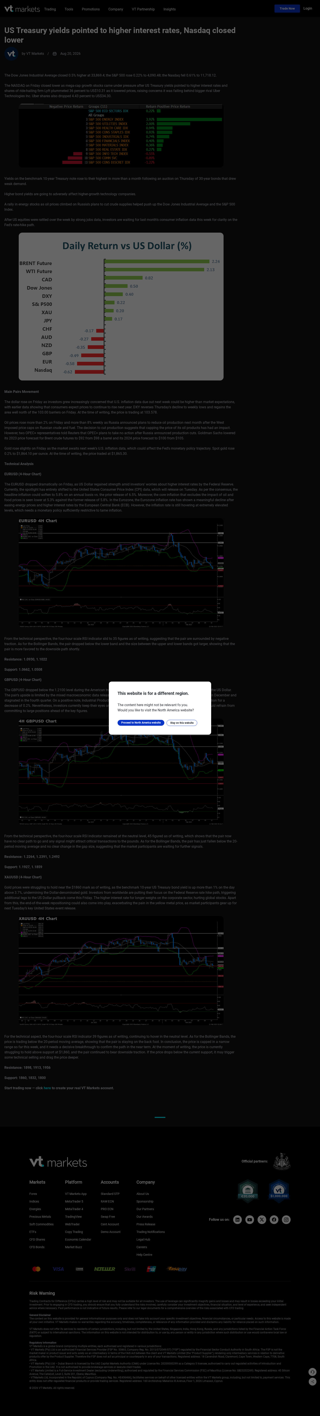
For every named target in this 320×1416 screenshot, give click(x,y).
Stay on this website (182, 722)
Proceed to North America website (141, 722)
